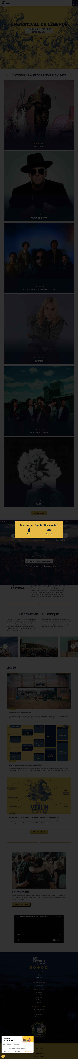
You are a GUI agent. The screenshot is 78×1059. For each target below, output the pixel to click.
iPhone (29, 534)
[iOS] (29, 530)
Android (49, 534)
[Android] (49, 530)
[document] (39, 529)
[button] (61, 524)
